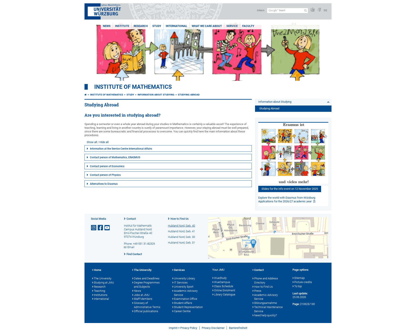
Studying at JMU (104, 282)
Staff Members (143, 298)
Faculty (248, 26)
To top (298, 286)
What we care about (207, 26)
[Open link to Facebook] (101, 228)
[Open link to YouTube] (107, 228)
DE (325, 10)
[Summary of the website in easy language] (313, 10)
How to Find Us (179, 218)
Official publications (146, 311)
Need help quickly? (265, 315)
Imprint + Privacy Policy (183, 328)
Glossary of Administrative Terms (147, 305)
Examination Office (185, 298)
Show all (92, 142)
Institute (122, 26)
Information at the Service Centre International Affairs (121, 148)
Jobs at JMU (142, 295)
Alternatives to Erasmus (104, 183)
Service (232, 26)
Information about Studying (156, 94)
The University (102, 278)
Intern (260, 10)
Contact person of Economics (107, 166)
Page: (295, 304)
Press (257, 290)
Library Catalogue (224, 294)
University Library (184, 278)
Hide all (104, 142)
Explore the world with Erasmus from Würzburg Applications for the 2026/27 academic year (286, 199)
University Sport (183, 286)
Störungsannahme (265, 303)
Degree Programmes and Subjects (147, 284)
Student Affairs (183, 303)
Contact (131, 218)
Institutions (100, 295)
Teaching (99, 290)
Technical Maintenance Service (268, 309)
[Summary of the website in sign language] (319, 10)
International (176, 26)
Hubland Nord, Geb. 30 (181, 237)
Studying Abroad (189, 94)
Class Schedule (223, 286)
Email (130, 247)
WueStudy (220, 278)
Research (141, 26)
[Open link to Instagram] (94, 228)
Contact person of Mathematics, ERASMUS (115, 157)
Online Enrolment (224, 290)
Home (97, 270)
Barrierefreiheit (238, 328)
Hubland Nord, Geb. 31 (181, 242)
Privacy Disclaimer (213, 328)
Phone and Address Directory (266, 280)
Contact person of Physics (105, 174)
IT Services (181, 282)
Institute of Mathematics (133, 87)
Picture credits (303, 282)
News (106, 26)
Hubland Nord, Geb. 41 (181, 231)
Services (179, 270)
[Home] (85, 94)
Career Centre (182, 311)
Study (156, 26)
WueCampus (222, 282)
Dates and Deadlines (146, 278)
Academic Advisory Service (186, 293)
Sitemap (299, 278)
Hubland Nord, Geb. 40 (181, 225)
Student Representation (188, 307)
